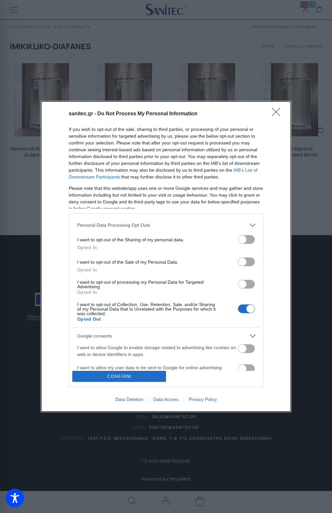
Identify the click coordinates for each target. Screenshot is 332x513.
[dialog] (166, 256)
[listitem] (166, 225)
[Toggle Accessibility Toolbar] (15, 498)
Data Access (166, 399)
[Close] (278, 114)
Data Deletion (129, 399)
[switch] (246, 239)
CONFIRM (119, 376)
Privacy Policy (203, 399)
